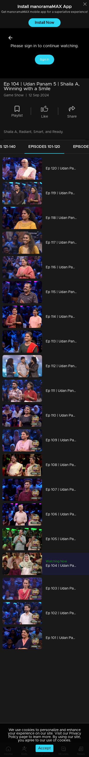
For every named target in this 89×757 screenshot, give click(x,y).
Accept (44, 748)
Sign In (44, 59)
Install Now (44, 22)
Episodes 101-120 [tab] (44, 146)
